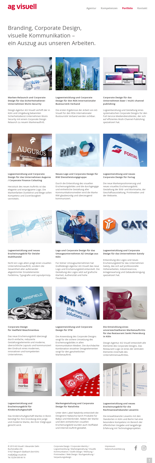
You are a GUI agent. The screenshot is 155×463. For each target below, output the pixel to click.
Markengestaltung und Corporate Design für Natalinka (75, 405)
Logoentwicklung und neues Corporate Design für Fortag (119, 175)
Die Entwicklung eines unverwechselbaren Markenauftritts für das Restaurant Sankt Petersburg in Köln (124, 331)
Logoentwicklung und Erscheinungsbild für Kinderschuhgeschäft (20, 406)
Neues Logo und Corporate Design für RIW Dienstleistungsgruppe (77, 175)
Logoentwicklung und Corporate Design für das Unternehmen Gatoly (123, 252)
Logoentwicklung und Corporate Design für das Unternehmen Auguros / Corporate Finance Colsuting (29, 177)
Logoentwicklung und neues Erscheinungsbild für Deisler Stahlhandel (24, 253)
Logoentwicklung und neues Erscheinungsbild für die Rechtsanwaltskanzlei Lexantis (120, 406)
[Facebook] (136, 448)
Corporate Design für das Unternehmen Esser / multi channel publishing (123, 100)
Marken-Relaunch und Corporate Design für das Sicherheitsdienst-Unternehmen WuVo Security (27, 100)
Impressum (110, 446)
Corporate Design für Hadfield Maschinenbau (23, 328)
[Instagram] (144, 448)
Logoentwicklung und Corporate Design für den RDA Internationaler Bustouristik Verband (76, 100)
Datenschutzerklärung (115, 449)
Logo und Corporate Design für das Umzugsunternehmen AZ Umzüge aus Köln (77, 253)
